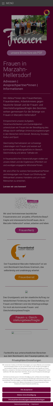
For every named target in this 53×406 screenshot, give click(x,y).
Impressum (35, 404)
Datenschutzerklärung (32, 384)
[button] (26, 395)
